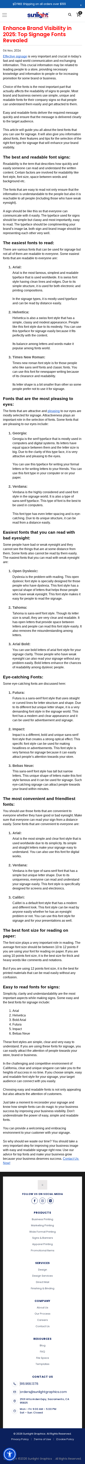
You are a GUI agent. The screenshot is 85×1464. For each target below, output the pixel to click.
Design (42, 1269)
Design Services (42, 1276)
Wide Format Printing (42, 1232)
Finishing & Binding (42, 1288)
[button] (9, 1454)
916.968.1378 (29, 1383)
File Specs (42, 1358)
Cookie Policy (65, 1439)
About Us (42, 1307)
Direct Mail (42, 1282)
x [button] (80, 5)
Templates (42, 1364)
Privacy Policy (20, 1439)
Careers (42, 1320)
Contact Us (43, 1326)
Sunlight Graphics (40, 1458)
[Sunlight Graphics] (38, 15)
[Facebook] (34, 1201)
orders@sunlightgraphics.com (43, 1392)
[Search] (70, 15)
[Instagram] (42, 1201)
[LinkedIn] (50, 1201)
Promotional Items (42, 1250)
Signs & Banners (42, 1238)
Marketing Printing (42, 1225)
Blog (42, 1345)
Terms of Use (42, 1439)
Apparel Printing (42, 1244)
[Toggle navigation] (6, 15)
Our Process (42, 1314)
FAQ (42, 1351)
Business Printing (42, 1219)
